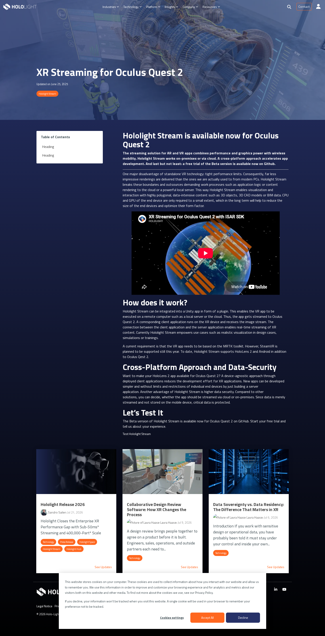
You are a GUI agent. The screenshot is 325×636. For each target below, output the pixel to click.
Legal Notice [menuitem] (44, 606)
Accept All (207, 617)
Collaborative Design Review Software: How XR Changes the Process (156, 509)
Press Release (66, 542)
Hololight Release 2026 (63, 504)
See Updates (103, 567)
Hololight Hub (74, 549)
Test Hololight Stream (137, 433)
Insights (170, 6)
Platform (151, 6)
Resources (210, 6)
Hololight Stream (47, 94)
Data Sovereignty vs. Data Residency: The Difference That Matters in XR (248, 507)
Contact (304, 6)
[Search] (289, 7)
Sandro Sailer (56, 512)
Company (189, 6)
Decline (243, 617)
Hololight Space (87, 542)
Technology (131, 6)
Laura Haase (168, 522)
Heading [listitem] (48, 146)
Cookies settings (172, 617)
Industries (109, 6)
